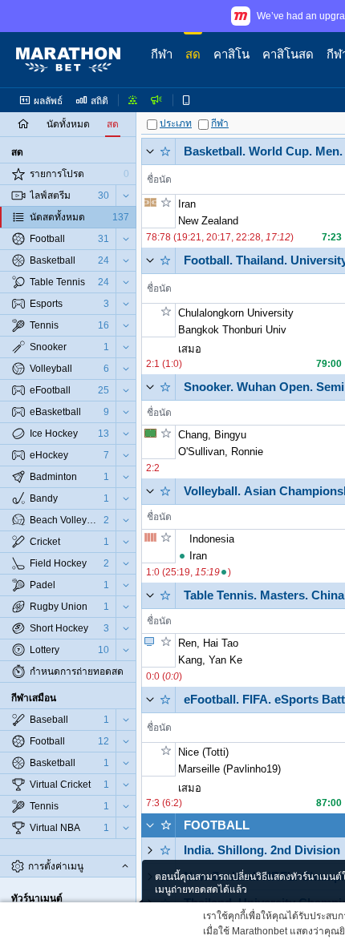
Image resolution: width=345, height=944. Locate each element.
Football (217, 825)
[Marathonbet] (68, 60)
